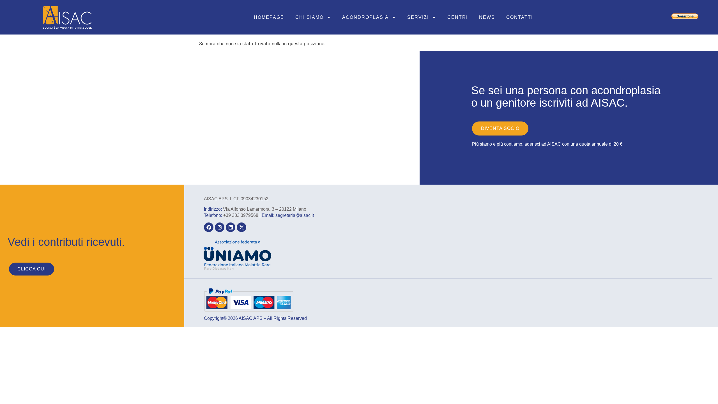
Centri (457, 17)
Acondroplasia (365, 17)
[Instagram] (219, 227)
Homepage (269, 17)
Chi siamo (309, 17)
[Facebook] (208, 227)
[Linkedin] (230, 227)
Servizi (418, 17)
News (487, 17)
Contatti (519, 17)
